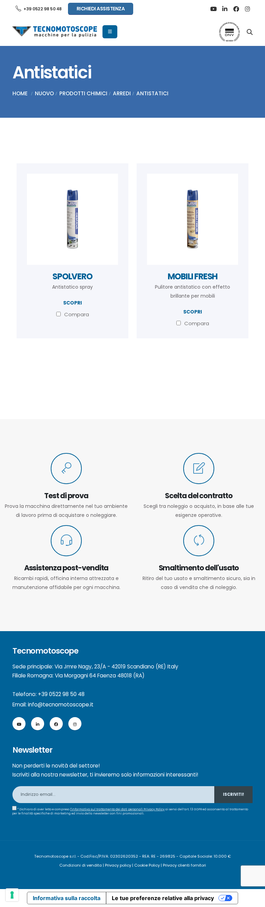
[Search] (250, 31)
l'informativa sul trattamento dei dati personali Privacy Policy (117, 809)
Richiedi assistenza (101, 8)
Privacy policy (118, 865)
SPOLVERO (72, 276)
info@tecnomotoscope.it (61, 704)
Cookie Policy (147, 865)
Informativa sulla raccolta (66, 898)
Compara (76, 314)
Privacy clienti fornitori (184, 865)
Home (20, 93)
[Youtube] (213, 9)
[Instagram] (247, 9)
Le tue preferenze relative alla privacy (163, 898)
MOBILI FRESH (193, 276)
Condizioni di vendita (80, 865)
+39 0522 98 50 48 (42, 9)
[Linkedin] (224, 9)
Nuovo (44, 93)
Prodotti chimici (83, 93)
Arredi (122, 93)
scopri (72, 302)
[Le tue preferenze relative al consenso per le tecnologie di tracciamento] (12, 894)
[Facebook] (236, 9)
